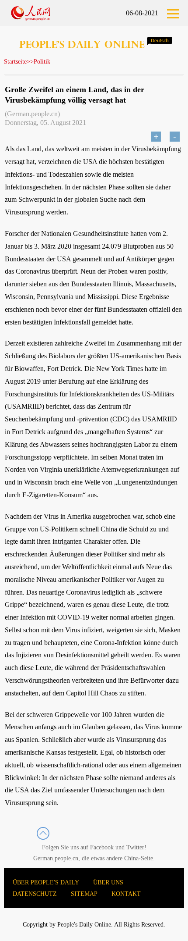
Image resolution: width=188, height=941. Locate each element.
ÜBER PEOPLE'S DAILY (46, 882)
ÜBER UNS (108, 882)
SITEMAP (84, 894)
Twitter (135, 847)
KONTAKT (126, 894)
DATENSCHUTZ (35, 894)
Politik (42, 61)
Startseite (15, 61)
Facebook (102, 847)
